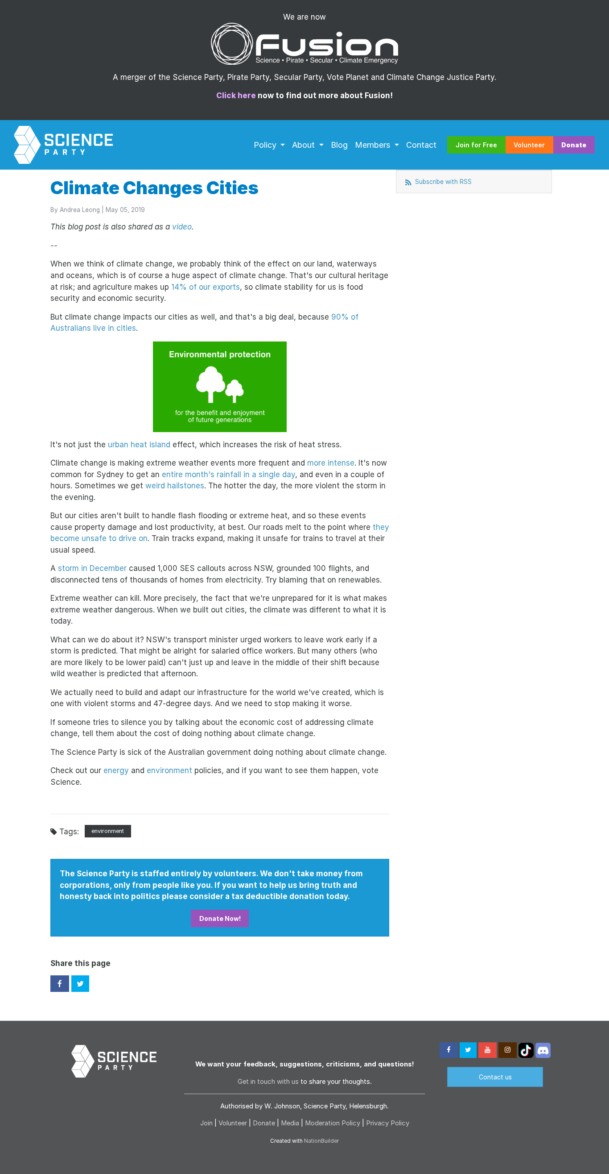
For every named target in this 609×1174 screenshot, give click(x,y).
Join (206, 1123)
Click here (236, 95)
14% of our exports (205, 287)
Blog (339, 145)
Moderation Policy (332, 1123)
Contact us (495, 1077)
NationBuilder (321, 1140)
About (304, 145)
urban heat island (139, 444)
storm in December (92, 568)
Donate (264, 1123)
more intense (330, 462)
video (182, 226)
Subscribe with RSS (442, 181)
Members (374, 145)
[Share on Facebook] (59, 983)
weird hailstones (174, 485)
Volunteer (529, 145)
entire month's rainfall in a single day (228, 474)
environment (169, 770)
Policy (266, 145)
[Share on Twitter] (80, 983)
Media (290, 1123)
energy (116, 770)
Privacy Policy (387, 1123)
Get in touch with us (268, 1082)
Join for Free (476, 145)
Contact (421, 145)
